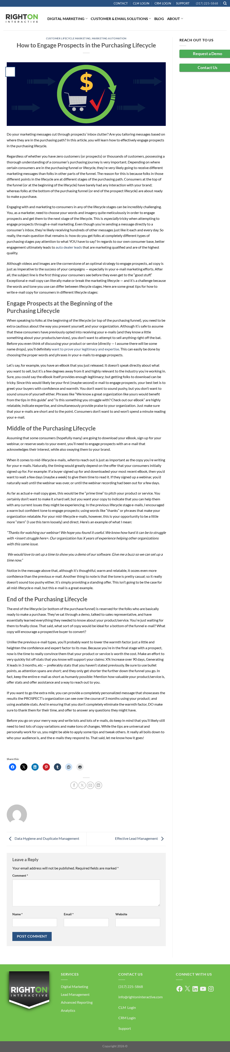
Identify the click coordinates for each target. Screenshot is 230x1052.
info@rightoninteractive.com (140, 997)
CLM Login (141, 3)
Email (69, 914)
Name (17, 914)
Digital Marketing (65, 18)
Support (183, 3)
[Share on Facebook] (74, 785)
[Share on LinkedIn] (98, 785)
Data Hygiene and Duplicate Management (46, 838)
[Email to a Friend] (90, 785)
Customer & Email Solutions (119, 18)
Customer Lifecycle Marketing (68, 38)
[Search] (225, 3)
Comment (20, 875)
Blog (159, 18)
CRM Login (163, 3)
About (173, 18)
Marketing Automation (109, 38)
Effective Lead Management (137, 838)
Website (121, 914)
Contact (121, 3)
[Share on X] (82, 785)
